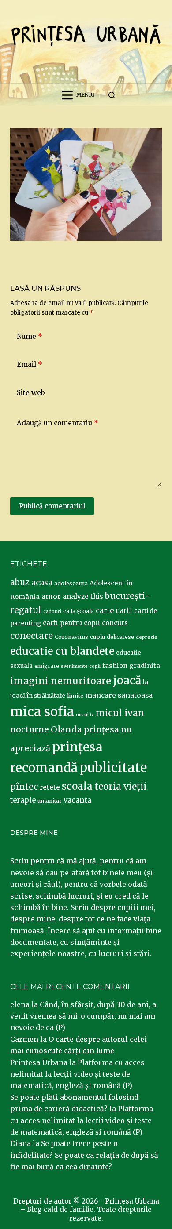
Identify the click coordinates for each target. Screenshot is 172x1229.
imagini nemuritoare (60, 681)
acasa (41, 582)
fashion (114, 666)
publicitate (113, 768)
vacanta (77, 800)
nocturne (29, 730)
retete (50, 787)
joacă (127, 680)
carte (105, 610)
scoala (77, 786)
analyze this (83, 596)
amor (51, 596)
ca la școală (78, 611)
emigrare (46, 666)
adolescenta (71, 583)
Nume (29, 336)
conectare (31, 636)
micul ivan (120, 713)
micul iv (85, 715)
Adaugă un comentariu (57, 423)
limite (75, 695)
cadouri (52, 611)
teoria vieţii (120, 786)
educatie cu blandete (62, 651)
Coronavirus (71, 637)
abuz (20, 582)
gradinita (144, 666)
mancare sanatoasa (119, 695)
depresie (146, 637)
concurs (115, 623)
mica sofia (42, 711)
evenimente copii (81, 666)
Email (29, 364)
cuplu (97, 636)
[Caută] (111, 95)
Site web (31, 392)
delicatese (120, 637)
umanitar (49, 801)
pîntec (24, 786)
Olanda (66, 729)
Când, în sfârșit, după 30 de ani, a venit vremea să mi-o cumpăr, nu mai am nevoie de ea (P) (83, 1016)
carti (124, 610)
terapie (23, 800)
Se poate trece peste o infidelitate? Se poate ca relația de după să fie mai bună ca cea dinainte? (84, 1155)
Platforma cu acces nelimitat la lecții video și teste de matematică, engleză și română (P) (77, 1074)
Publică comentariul (52, 506)
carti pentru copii (71, 623)
